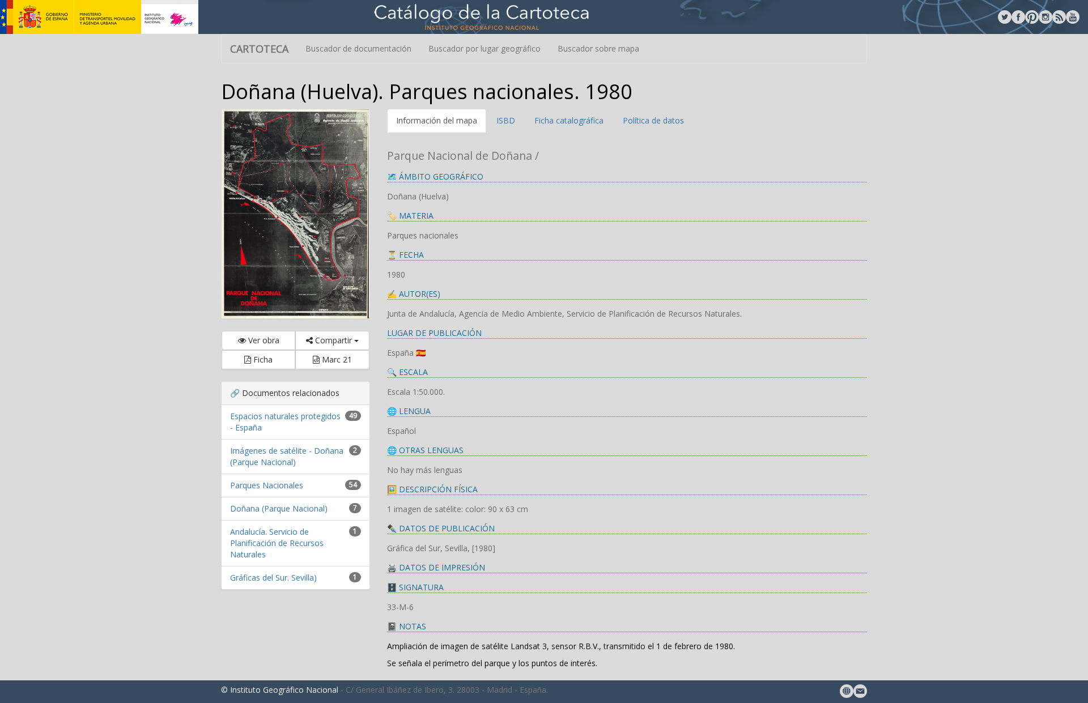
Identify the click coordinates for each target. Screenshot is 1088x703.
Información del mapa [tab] (436, 120)
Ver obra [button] (262, 340)
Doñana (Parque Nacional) (279, 508)
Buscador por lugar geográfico (484, 48)
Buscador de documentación (358, 48)
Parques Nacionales (266, 485)
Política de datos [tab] (653, 120)
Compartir (333, 340)
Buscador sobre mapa (598, 48)
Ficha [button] (262, 359)
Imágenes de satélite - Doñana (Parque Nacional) (286, 456)
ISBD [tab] (505, 120)
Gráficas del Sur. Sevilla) (273, 577)
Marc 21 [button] (336, 359)
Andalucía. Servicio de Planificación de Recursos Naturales (277, 543)
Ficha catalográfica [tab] (569, 120)
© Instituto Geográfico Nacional (279, 689)
